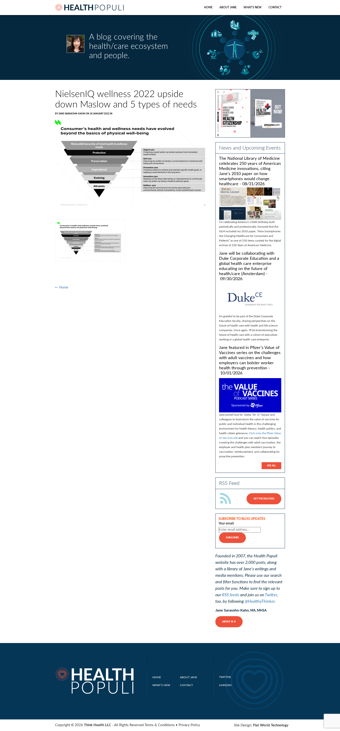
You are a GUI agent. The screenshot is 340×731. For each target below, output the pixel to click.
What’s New (253, 7)
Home (208, 7)
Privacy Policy (189, 725)
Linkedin (225, 685)
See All (271, 465)
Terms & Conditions (160, 725)
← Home (61, 287)
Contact (275, 7)
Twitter (271, 595)
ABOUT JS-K (229, 622)
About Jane (228, 7)
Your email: (226, 523)
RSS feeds (230, 595)
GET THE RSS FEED (263, 499)
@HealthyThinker (260, 601)
